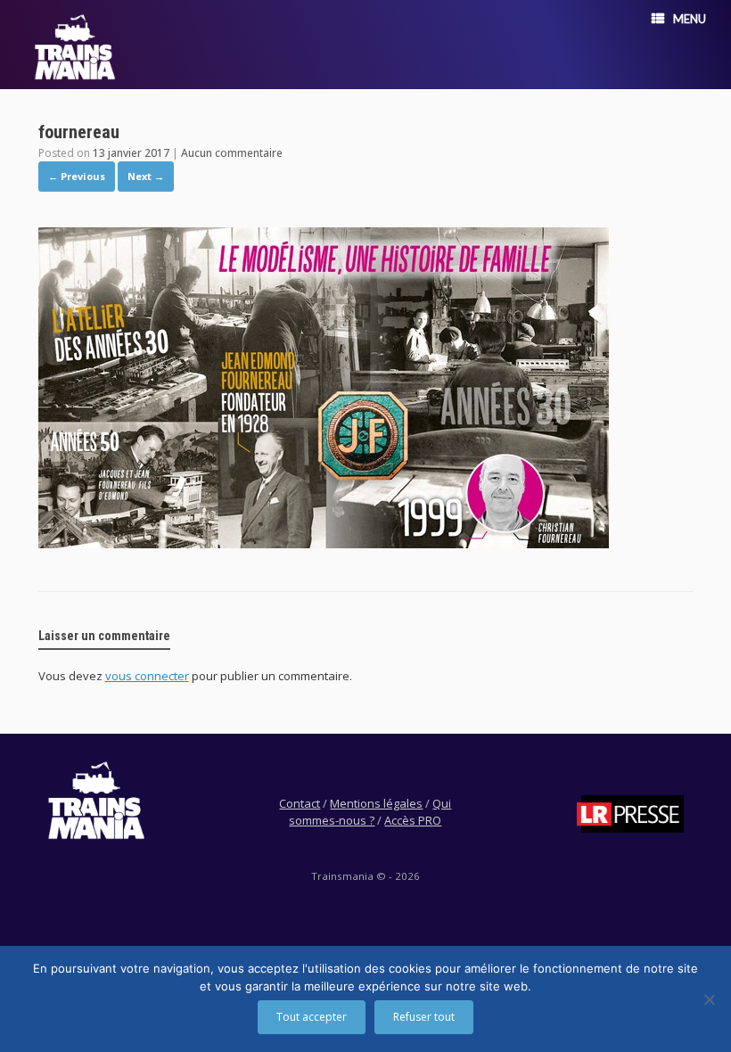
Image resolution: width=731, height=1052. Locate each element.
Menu (689, 19)
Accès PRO (412, 820)
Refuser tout (424, 1016)
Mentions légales (376, 803)
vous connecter (147, 676)
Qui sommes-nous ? (370, 812)
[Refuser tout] (709, 999)
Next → (145, 176)
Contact (299, 803)
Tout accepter (311, 1016)
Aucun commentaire (232, 152)
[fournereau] (323, 543)
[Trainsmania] (75, 46)
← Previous (76, 176)
